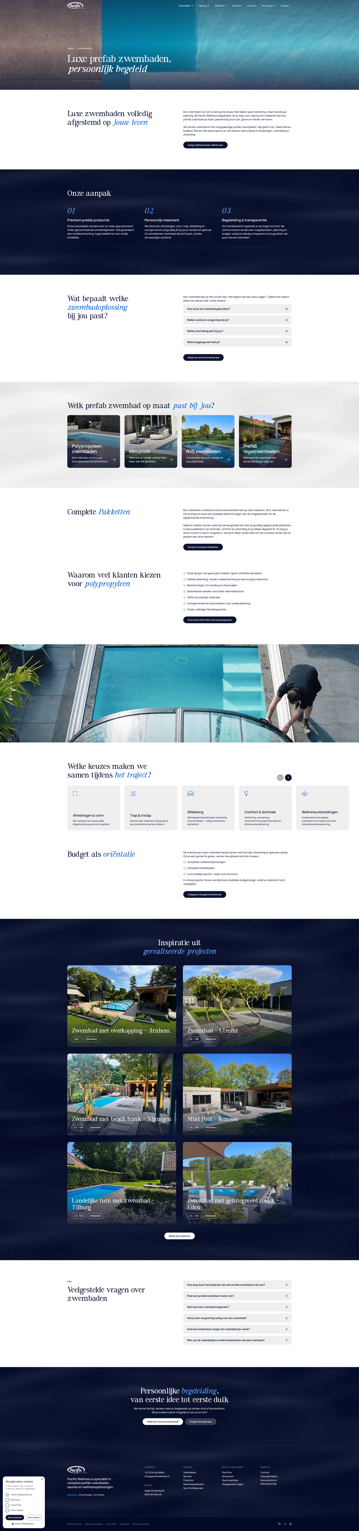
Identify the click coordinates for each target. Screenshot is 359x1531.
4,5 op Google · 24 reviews (91, 1494)
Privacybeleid (111, 1524)
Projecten (188, 1480)
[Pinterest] (290, 1524)
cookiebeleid (29, 1489)
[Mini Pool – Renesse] (237, 1094)
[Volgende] (288, 777)
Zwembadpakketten (193, 1484)
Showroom (227, 1476)
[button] (193, 5)
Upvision (146, 1524)
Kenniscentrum (269, 1480)
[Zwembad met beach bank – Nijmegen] (121, 1094)
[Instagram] (285, 1524)
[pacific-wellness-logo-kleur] (76, 5)
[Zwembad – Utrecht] (237, 1006)
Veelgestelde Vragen (233, 1484)
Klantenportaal (269, 1483)
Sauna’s (187, 1476)
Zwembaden (189, 1472)
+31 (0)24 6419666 (154, 1472)
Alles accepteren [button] (15, 1517)
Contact (265, 1472)
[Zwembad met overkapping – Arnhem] (121, 1006)
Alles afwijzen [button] (34, 1517)
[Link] (93, 447)
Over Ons (227, 1472)
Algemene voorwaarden (94, 1524)
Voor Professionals (193, 1488)
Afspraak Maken (269, 1476)
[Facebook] (279, 1524)
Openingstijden (230, 1480)
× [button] (42, 1479)
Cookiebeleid (124, 1524)
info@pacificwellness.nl (157, 1476)
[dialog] (24, 1502)
